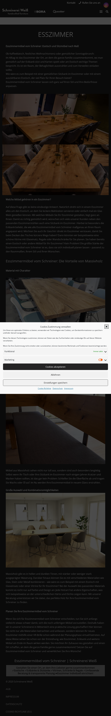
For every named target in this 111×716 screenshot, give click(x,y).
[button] (106, 326)
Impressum (68, 388)
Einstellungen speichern (55, 382)
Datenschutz (58, 388)
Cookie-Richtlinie (44, 388)
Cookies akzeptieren (55, 366)
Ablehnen (55, 374)
